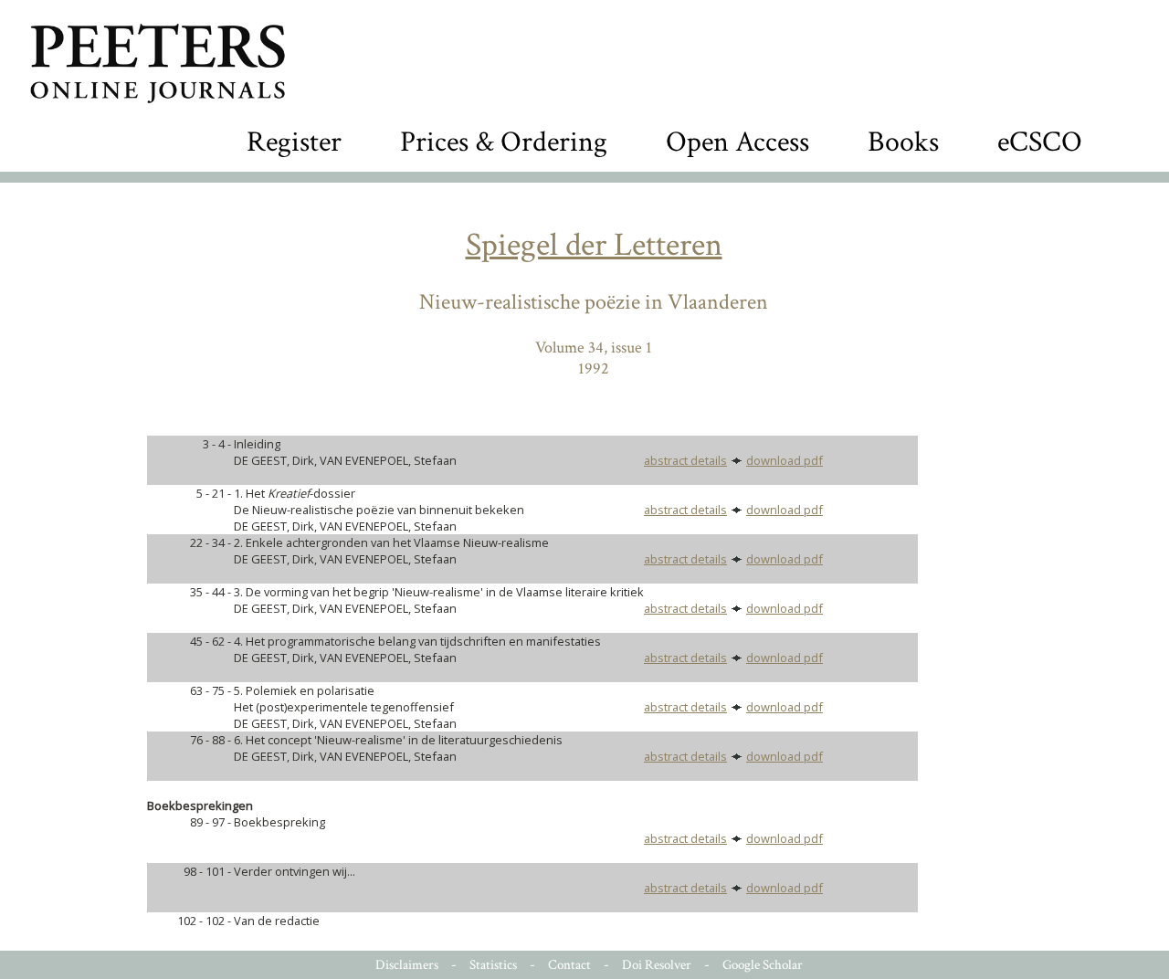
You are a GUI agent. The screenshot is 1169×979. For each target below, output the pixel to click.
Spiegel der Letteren (594, 245)
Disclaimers (406, 965)
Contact (569, 965)
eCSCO (1039, 142)
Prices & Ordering (503, 142)
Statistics (493, 965)
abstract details (685, 460)
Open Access (737, 142)
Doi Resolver (656, 965)
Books (903, 142)
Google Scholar (762, 965)
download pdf (784, 460)
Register (294, 142)
